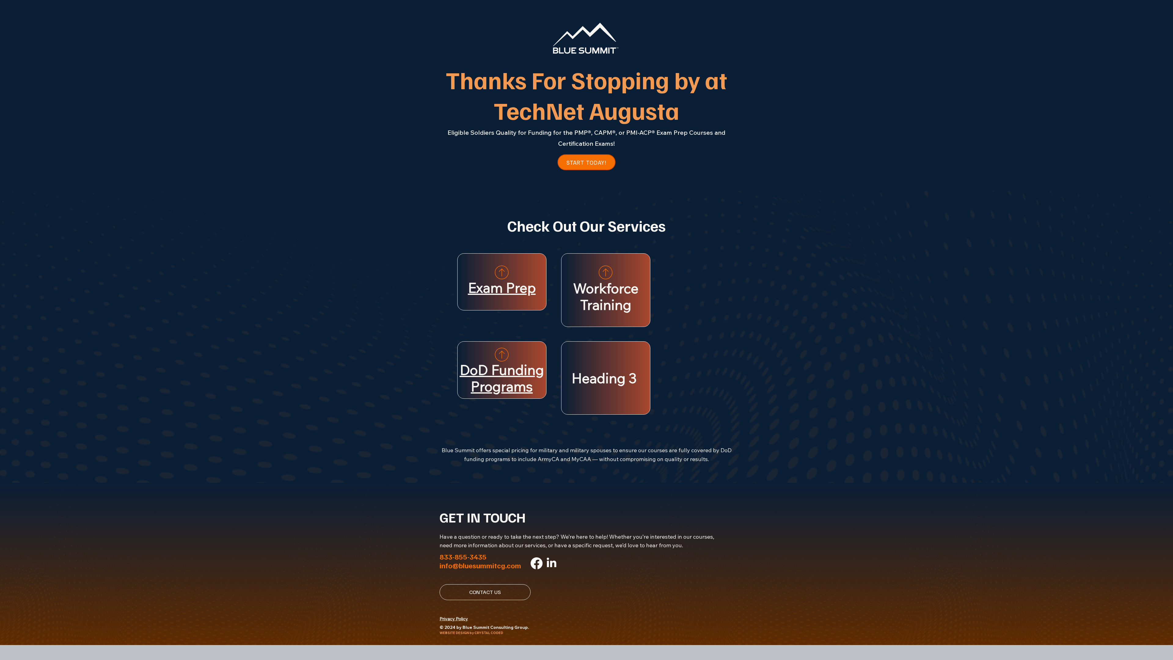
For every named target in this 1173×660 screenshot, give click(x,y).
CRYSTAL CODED (488, 633)
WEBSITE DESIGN (454, 633)
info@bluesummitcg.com (480, 565)
